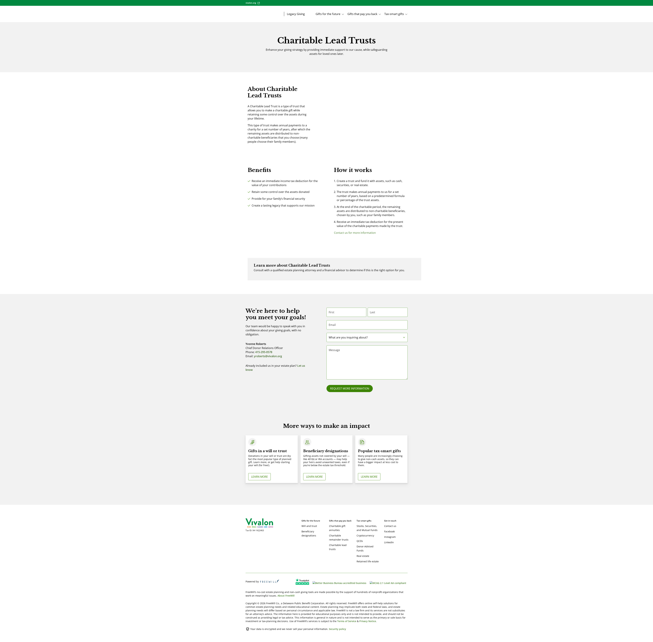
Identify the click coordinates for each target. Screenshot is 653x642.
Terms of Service (346, 621)
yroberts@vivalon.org (268, 356)
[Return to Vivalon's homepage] (257, 523)
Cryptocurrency (365, 535)
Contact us (390, 526)
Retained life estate (368, 561)
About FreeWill (286, 595)
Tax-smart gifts (364, 520)
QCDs (360, 541)
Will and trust (309, 526)
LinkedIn (389, 542)
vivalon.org (251, 2)
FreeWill (269, 581)
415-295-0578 (263, 352)
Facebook (389, 531)
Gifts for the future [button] (328, 14)
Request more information (349, 388)
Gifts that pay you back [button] (362, 14)
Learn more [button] (259, 477)
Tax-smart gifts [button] (394, 14)
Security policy (337, 629)
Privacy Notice (367, 621)
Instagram (390, 536)
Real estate (363, 556)
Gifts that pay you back (340, 520)
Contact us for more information (355, 233)
